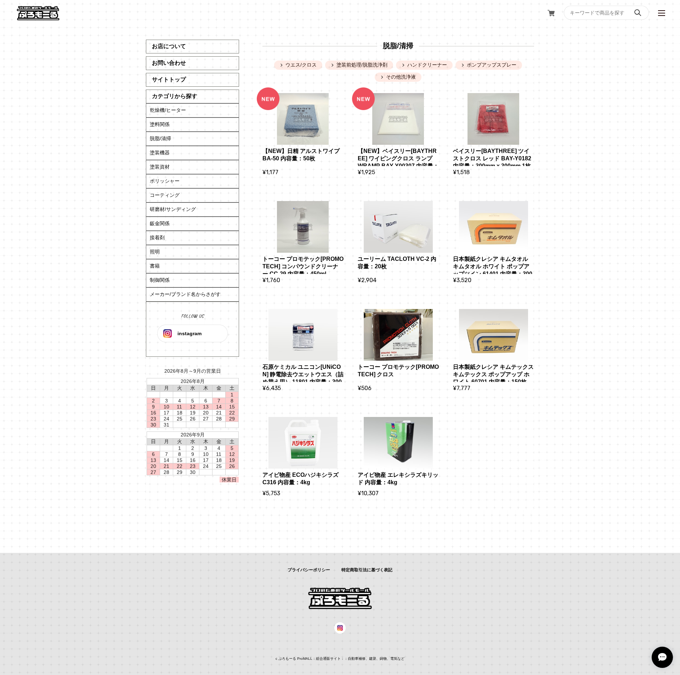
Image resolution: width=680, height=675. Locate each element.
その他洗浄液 (401, 77)
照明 (155, 251)
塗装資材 (160, 167)
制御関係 (160, 280)
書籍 (155, 266)
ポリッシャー (165, 181)
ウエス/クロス (301, 65)
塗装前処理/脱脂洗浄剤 (361, 65)
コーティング (165, 195)
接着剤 (157, 237)
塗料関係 (160, 124)
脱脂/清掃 (160, 138)
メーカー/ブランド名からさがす (185, 294)
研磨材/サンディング (173, 209)
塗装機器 (160, 152)
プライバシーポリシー (309, 569)
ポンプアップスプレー (491, 65)
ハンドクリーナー (427, 65)
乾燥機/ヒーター (168, 110)
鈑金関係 (160, 223)
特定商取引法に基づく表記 (366, 569)
